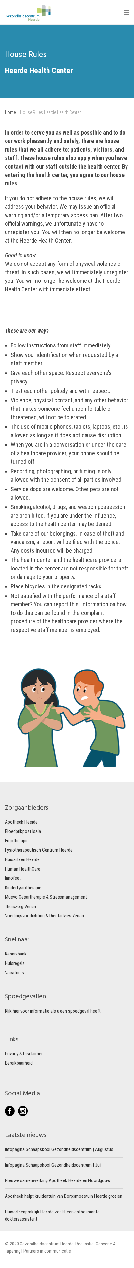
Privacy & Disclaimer (24, 1054)
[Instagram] (23, 1110)
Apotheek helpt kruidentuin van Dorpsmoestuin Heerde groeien (63, 1196)
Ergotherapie (17, 840)
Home (10, 112)
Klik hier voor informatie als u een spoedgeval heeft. (53, 1011)
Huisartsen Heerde (22, 859)
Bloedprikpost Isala (23, 831)
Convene (104, 1243)
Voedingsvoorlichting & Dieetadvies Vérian (44, 916)
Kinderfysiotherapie (23, 888)
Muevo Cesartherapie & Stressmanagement (46, 897)
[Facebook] (11, 1110)
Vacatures (14, 973)
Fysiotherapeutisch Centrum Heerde (39, 850)
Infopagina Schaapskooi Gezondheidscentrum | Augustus (59, 1149)
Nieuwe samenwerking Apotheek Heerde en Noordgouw (58, 1180)
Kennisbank (16, 954)
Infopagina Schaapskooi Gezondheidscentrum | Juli (53, 1165)
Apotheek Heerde (21, 822)
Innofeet (13, 878)
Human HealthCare (22, 869)
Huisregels (15, 963)
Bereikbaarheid (19, 1063)
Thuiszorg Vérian (20, 906)
